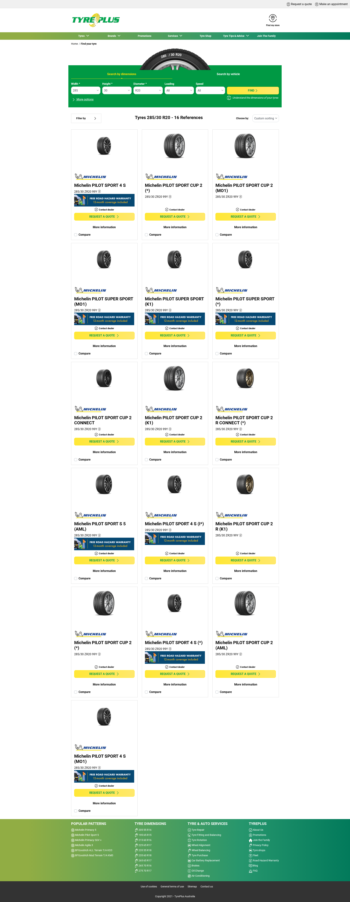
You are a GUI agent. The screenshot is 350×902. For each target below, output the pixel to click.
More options (85, 99)
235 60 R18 (144, 855)
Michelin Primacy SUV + (88, 840)
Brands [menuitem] (112, 35)
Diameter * (140, 83)
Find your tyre (89, 43)
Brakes (195, 865)
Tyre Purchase (199, 855)
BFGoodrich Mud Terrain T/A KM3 (94, 855)
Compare (85, 234)
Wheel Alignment (200, 845)
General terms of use (172, 886)
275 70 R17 (144, 870)
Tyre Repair (197, 829)
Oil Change (197, 870)
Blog (255, 865)
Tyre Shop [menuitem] (205, 35)
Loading (169, 83)
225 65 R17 (144, 845)
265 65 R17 (144, 860)
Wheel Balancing (200, 850)
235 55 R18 (144, 850)
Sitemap (192, 886)
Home (74, 43)
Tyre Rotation (199, 840)
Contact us (207, 886)
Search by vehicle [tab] (228, 74)
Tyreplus (258, 823)
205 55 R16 (144, 829)
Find (251, 90)
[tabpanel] (175, 93)
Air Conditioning (200, 875)
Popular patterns (88, 823)
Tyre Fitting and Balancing (206, 834)
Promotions (259, 834)
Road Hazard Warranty (265, 860)
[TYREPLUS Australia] (95, 20)
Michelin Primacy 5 (85, 829)
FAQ (255, 870)
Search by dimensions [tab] (121, 74)
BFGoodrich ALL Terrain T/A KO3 (93, 850)
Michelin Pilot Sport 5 (87, 834)
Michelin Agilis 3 (84, 845)
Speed (199, 83)
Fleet (255, 855)
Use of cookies (149, 886)
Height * (107, 83)
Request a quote (102, 216)
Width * (75, 83)
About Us (257, 829)
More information (104, 227)
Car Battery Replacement (205, 860)
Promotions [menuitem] (144, 35)
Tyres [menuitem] (82, 35)
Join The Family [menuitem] (266, 35)
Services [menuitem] (173, 35)
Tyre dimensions (150, 823)
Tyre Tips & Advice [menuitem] (234, 35)
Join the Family (261, 840)
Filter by (81, 118)
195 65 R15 (144, 834)
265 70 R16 (144, 865)
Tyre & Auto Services (208, 823)
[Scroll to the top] (340, 894)
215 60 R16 (144, 840)
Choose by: (242, 118)
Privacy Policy (260, 845)
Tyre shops (258, 850)
